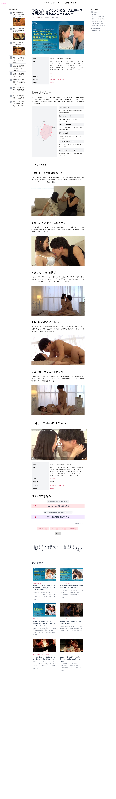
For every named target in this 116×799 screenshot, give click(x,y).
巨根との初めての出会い (98, 23)
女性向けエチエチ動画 (70, 3)
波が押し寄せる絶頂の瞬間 (98, 25)
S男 (63, 528)
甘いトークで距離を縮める (98, 16)
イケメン (54, 528)
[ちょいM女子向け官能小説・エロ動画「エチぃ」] (3, 3)
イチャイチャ (43, 528)
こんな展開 (93, 14)
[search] (109, 2)
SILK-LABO (52, 73)
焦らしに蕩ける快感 (97, 21)
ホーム (38, 3)
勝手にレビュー (95, 12)
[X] (56, 533)
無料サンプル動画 (95, 28)
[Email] (59, 533)
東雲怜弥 (73, 528)
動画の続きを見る (95, 30)
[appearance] (113, 2)
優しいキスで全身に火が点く (99, 19)
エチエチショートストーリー (52, 3)
